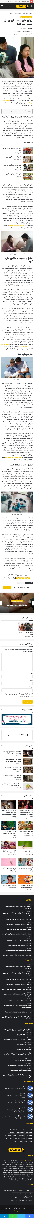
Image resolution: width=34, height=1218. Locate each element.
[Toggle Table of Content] (29, 111)
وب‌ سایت (30, 687)
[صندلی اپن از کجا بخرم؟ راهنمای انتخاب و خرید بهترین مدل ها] (28, 761)
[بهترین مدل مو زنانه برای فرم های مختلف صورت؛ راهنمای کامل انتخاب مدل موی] (25, 804)
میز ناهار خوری (18, 1197)
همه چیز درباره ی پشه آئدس (27, 852)
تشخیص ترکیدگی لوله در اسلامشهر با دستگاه (14, 1190)
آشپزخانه (30, 1129)
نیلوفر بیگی (22, 1108)
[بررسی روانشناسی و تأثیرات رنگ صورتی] (8, 862)
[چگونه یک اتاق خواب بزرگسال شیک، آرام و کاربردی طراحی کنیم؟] (28, 753)
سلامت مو (21, 1135)
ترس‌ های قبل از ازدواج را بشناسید (17, 605)
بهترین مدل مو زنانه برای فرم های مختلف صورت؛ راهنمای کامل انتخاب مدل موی (26, 813)
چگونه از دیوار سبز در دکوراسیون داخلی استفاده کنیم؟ (9, 833)
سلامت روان (29, 1135)
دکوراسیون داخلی (14, 1129)
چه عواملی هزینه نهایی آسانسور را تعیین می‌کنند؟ (17, 2)
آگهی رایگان (29, 1190)
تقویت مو (23, 1129)
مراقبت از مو (9, 1138)
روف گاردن (29, 1194)
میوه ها (20, 1141)
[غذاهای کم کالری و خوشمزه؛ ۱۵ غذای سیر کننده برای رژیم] (28, 786)
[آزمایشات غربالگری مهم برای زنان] (25, 862)
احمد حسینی (21, 1115)
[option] (17, 603)
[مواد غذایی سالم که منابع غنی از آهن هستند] (25, 825)
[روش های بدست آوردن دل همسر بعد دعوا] (28, 167)
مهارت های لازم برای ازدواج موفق (26, 633)
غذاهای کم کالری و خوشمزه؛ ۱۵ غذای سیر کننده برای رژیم (11, 785)
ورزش (14, 1141)
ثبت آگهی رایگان (28, 1197)
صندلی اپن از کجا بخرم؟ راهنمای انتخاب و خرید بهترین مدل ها (13, 760)
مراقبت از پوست (28, 1141)
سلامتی (14, 1135)
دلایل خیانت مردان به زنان (16, 225)
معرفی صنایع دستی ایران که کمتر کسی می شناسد (12, 768)
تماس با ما (17, 1211)
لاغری (23, 1138)
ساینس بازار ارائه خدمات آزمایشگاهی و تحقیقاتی (26, 886)
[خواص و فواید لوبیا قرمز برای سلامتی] (8, 845)
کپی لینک (7, 587)
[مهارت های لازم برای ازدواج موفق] (25, 626)
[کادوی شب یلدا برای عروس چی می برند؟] (28, 150)
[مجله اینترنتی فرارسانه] (22, 6)
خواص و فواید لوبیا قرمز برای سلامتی (9, 852)
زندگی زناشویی (21, 583)
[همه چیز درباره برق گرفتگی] (8, 879)
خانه (30, 13)
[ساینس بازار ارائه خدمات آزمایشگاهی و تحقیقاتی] (25, 879)
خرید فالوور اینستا (13, 1200)
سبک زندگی (25, 13)
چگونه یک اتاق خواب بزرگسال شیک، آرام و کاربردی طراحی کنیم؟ (11, 752)
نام (31, 673)
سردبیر (29, 28)
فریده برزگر (22, 1094)
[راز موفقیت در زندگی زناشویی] (28, 159)
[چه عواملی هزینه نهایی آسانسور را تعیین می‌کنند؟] (28, 778)
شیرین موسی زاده (20, 1101)
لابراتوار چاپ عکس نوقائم (26, 1200)
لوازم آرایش (17, 1138)
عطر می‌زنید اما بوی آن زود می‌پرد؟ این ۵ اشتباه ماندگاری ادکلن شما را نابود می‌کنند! (9, 813)
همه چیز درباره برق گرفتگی (9, 885)
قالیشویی (29, 1138)
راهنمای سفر (29, 1132)
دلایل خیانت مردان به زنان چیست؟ (12, 174)
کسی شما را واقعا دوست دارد (13, 457)
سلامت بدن (11, 1132)
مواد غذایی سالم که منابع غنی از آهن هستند (26, 832)
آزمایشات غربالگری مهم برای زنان (25, 869)
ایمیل (31, 680)
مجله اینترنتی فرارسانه (27, 1161)
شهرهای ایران (8, 1135)
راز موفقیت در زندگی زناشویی (13, 157)
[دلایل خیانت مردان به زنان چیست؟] (28, 176)
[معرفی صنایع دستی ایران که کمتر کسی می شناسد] (28, 770)
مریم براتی (22, 1087)
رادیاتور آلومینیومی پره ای (19, 1194)
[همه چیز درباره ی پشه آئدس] (25, 845)
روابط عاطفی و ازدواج (15, 13)
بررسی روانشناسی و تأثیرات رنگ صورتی (9, 869)
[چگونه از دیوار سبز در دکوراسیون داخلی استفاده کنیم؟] (8, 825)
